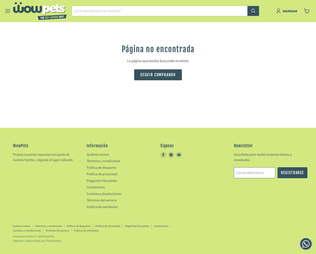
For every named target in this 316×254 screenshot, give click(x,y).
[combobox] (159, 11)
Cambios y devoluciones (104, 194)
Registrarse (292, 172)
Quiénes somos (98, 154)
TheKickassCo (53, 241)
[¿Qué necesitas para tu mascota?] (253, 11)
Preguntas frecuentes (102, 180)
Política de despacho (102, 167)
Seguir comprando (158, 74)
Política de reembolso (102, 207)
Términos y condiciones (103, 161)
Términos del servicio (102, 200)
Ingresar (289, 11)
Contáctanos (96, 187)
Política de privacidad (102, 174)
